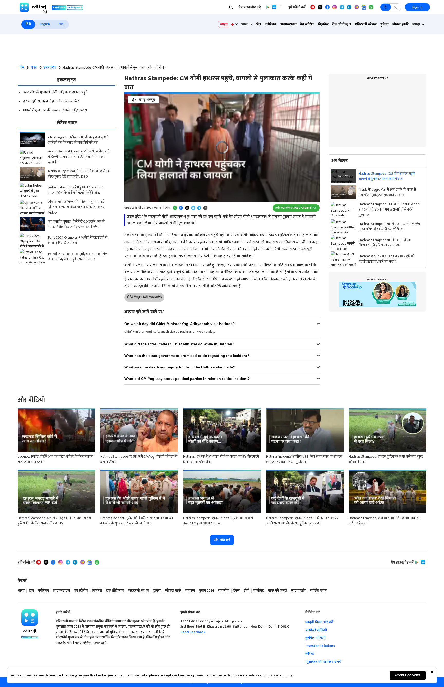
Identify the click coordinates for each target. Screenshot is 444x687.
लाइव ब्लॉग (298, 591)
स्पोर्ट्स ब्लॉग (318, 591)
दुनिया (384, 24)
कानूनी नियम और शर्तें (319, 622)
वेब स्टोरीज (307, 24)
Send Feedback (192, 632)
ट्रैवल (236, 591)
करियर (309, 654)
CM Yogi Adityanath (144, 297)
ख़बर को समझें (277, 591)
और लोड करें (222, 540)
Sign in (417, 7)
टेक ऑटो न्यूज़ (341, 24)
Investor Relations (320, 646)
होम (22, 67)
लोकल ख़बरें (400, 24)
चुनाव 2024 (206, 591)
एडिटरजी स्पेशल (366, 24)
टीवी (246, 591)
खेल (258, 24)
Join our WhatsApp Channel (293, 207)
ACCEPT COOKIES (407, 675)
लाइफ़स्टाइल (288, 24)
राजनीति (223, 591)
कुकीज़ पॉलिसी (315, 638)
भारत (34, 67)
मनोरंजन (270, 24)
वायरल (190, 591)
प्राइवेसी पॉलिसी (316, 630)
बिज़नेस (323, 24)
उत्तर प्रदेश (50, 67)
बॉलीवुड (258, 591)
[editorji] (29, 617)
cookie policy (281, 675)
